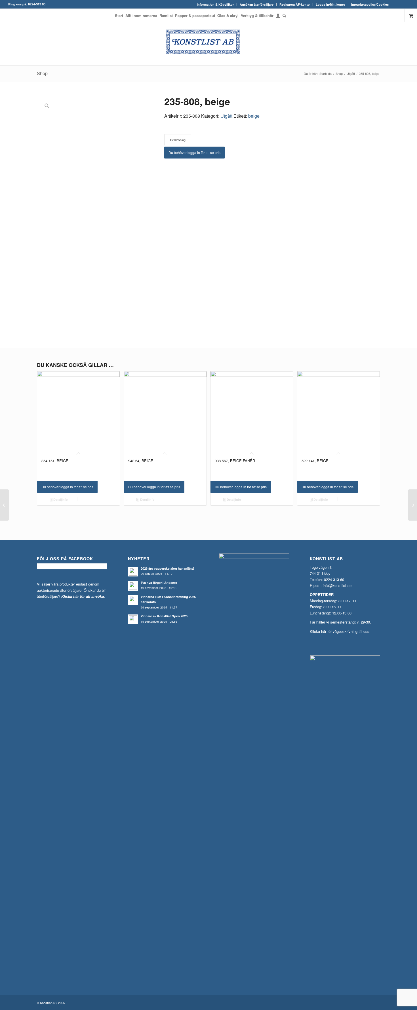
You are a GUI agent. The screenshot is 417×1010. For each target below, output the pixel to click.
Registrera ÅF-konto (294, 4)
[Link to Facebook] (396, 4)
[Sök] (283, 16)
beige (254, 116)
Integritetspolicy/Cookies (370, 4)
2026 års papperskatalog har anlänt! (167, 568)
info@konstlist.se (337, 585)
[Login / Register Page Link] (278, 16)
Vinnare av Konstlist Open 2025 (164, 616)
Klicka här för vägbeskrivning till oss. (340, 631)
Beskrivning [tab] (178, 140)
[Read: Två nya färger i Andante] (133, 586)
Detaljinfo (60, 499)
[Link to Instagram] (404, 4)
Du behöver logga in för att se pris (194, 152)
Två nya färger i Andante (159, 582)
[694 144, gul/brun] (4, 505)
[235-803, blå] (412, 505)
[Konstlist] (208, 44)
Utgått (226, 116)
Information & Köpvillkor (215, 4)
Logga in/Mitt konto (330, 4)
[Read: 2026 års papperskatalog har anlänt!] (133, 572)
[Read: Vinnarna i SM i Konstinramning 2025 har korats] (133, 600)
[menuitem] (215, 4)
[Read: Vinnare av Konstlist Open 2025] (133, 619)
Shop (42, 73)
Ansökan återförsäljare (256, 4)
